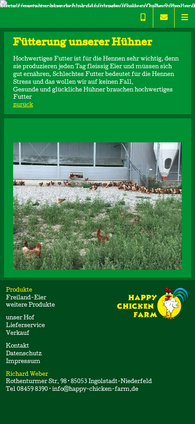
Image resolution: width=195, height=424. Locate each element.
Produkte (20, 290)
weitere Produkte (30, 305)
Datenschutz (24, 354)
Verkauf (17, 333)
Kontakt (17, 346)
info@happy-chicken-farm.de (95, 389)
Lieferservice (25, 325)
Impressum (23, 361)
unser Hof (20, 318)
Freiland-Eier (26, 298)
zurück (23, 105)
